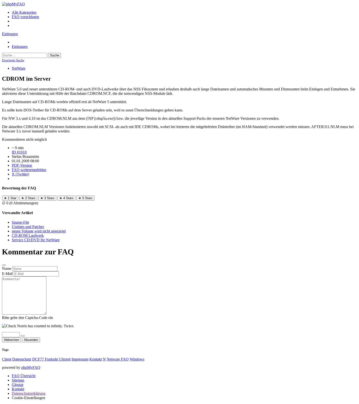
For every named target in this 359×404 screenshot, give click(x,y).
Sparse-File (20, 222)
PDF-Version (22, 165)
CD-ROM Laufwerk (28, 235)
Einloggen (10, 34)
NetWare (18, 68)
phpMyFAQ (30, 367)
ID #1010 (19, 152)
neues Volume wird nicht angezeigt (39, 231)
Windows (137, 359)
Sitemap (18, 380)
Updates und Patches (28, 227)
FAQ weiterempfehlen (29, 170)
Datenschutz (21, 359)
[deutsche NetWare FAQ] (13, 4)
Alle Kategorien (24, 12)
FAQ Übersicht (23, 376)
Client (6, 359)
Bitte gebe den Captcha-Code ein (27, 318)
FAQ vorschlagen (25, 17)
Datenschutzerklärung (28, 393)
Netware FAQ (118, 359)
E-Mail (7, 274)
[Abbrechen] (4, 265)
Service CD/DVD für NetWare (36, 240)
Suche (54, 55)
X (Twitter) (20, 174)
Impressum (80, 359)
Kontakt (95, 359)
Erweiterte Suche (13, 60)
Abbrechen (11, 340)
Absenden (31, 340)
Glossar (17, 384)
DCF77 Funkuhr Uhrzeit (51, 359)
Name (6, 268)
